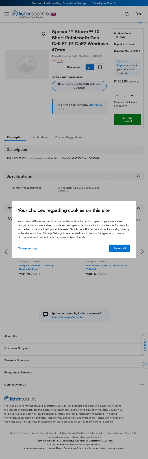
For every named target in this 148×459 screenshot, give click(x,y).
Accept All (120, 248)
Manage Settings (27, 248)
